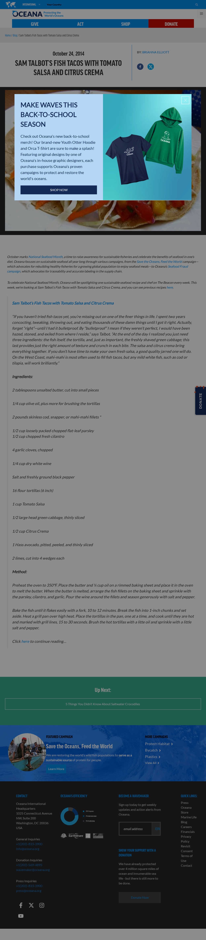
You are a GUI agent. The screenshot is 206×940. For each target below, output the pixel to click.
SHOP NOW (59, 190)
